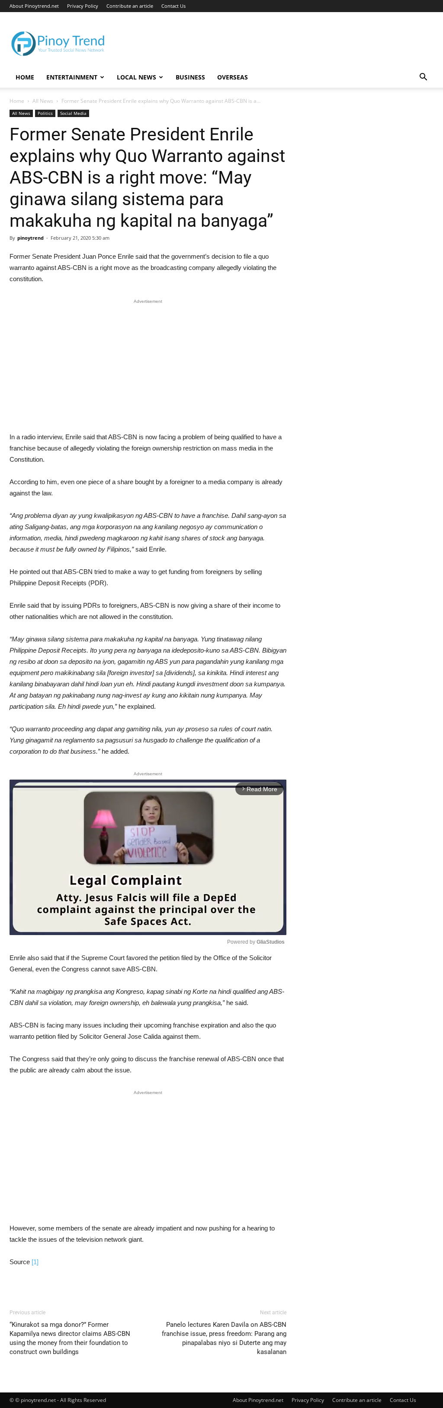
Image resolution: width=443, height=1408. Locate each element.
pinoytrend (30, 238)
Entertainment (71, 77)
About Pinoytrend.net (34, 6)
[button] (423, 78)
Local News (136, 77)
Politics (45, 113)
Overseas (232, 77)
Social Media (73, 113)
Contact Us (173, 6)
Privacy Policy (82, 6)
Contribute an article (129, 6)
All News (42, 101)
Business (190, 77)
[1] (35, 1261)
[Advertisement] (148, 367)
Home (25, 77)
